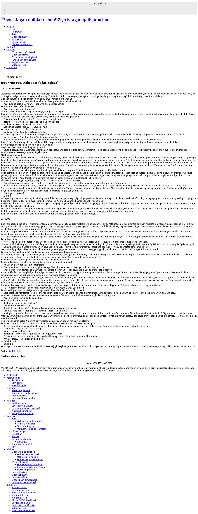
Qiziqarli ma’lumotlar (22, 44)
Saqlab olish (14, 351)
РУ (101, 3)
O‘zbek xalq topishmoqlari (30, 459)
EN (104, 3)
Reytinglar (22, 441)
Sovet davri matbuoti (22, 406)
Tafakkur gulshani (21, 390)
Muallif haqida (19, 385)
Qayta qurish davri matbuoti (26, 408)
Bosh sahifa (12, 375)
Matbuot (10, 47)
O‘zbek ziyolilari (19, 37)
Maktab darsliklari (21, 498)
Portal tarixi (18, 380)
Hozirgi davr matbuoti (23, 413)
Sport (14, 446)
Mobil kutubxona (20, 495)
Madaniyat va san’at (22, 444)
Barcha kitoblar (19, 487)
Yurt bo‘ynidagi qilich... (28, 426)
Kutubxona (11, 67)
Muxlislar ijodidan (26, 469)
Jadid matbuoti (19, 403)
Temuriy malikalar (26, 423)
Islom (14, 29)
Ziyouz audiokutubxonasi (24, 492)
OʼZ (93, 3)
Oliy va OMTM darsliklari (24, 500)
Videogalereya (19, 65)
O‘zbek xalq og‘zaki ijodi (23, 52)
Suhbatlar (17, 39)
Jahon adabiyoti (19, 477)
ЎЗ (97, 3)
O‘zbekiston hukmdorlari (29, 421)
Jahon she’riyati (19, 472)
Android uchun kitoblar (23, 505)
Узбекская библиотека (23, 510)
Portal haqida (13, 378)
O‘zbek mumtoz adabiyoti (29, 464)
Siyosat (15, 436)
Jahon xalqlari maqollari (24, 398)
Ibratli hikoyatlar (20, 395)
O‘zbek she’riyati (20, 54)
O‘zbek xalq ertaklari (27, 457)
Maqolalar (11, 26)
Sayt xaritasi (18, 383)
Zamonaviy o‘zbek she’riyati (31, 467)
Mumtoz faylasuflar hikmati (25, 393)
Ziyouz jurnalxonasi (21, 490)
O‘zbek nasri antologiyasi (24, 57)
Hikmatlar (17, 32)
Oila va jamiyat (19, 42)
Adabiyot (10, 49)
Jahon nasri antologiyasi (24, 60)
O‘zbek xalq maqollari (28, 454)
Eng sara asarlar (20, 62)
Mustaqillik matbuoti (22, 411)
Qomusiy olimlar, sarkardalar (31, 429)
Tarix (14, 34)
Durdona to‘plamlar (21, 503)
